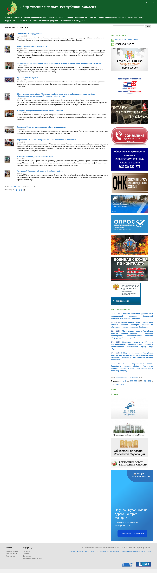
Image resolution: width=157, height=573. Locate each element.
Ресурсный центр (135, 17)
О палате (18, 17)
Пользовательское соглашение (107, 551)
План (61, 17)
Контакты (53, 17)
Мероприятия (81, 17)
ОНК (149, 551)
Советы (92, 17)
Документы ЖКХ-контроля (32, 558)
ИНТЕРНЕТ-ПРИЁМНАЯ (126, 40)
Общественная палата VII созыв (112, 17)
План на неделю (12, 551)
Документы (27, 556)
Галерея (69, 17)
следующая (133, 377)
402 (149, 381)
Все (122, 384)
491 (113, 384)
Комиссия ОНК (25, 21)
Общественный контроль (35, 17)
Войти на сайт (150, 3)
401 (144, 381)
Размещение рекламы (85, 551)
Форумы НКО (10, 21)
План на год (10, 556)
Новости (8, 17)
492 (117, 384)
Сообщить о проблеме (132, 533)
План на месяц (11, 554)
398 (131, 381)
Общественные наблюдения (72, 21)
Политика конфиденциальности (133, 551)
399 (135, 381)
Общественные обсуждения (45, 21)
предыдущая (15, 186)
